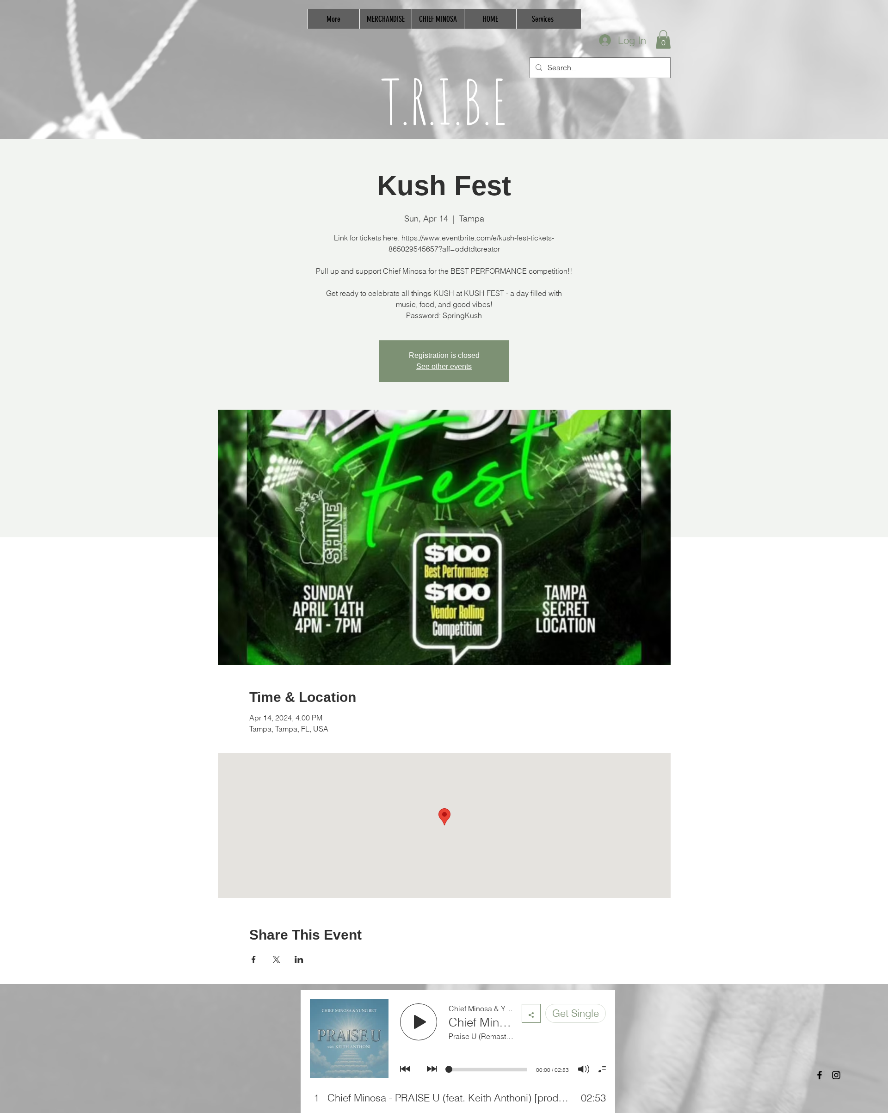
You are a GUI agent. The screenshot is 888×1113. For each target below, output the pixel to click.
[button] (663, 39)
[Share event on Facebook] (253, 959)
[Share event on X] (276, 959)
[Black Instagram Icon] (836, 1075)
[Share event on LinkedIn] (299, 959)
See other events (444, 366)
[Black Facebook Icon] (819, 1075)
